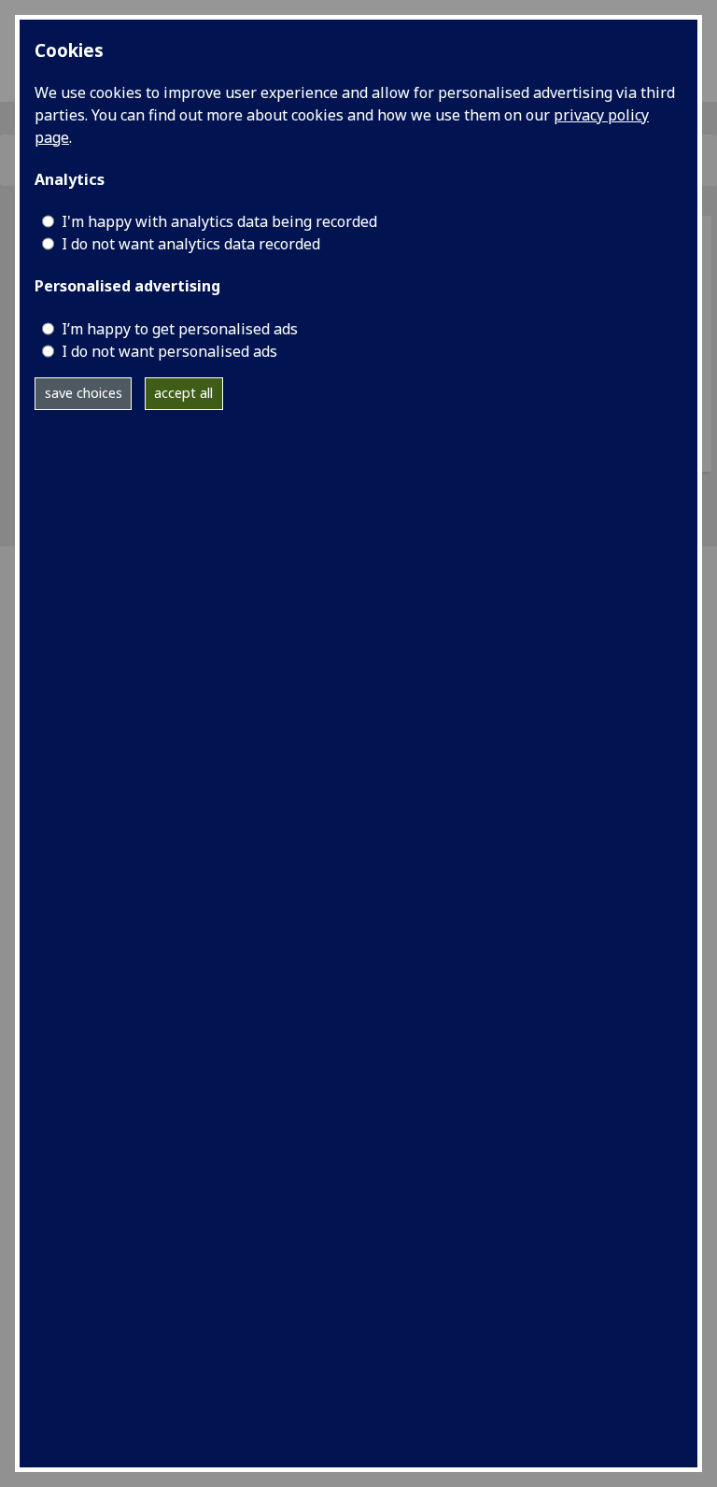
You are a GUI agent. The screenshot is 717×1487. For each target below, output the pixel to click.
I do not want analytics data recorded (191, 244)
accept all (183, 393)
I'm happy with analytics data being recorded (219, 221)
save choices (83, 393)
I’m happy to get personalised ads (180, 329)
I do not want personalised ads (169, 351)
